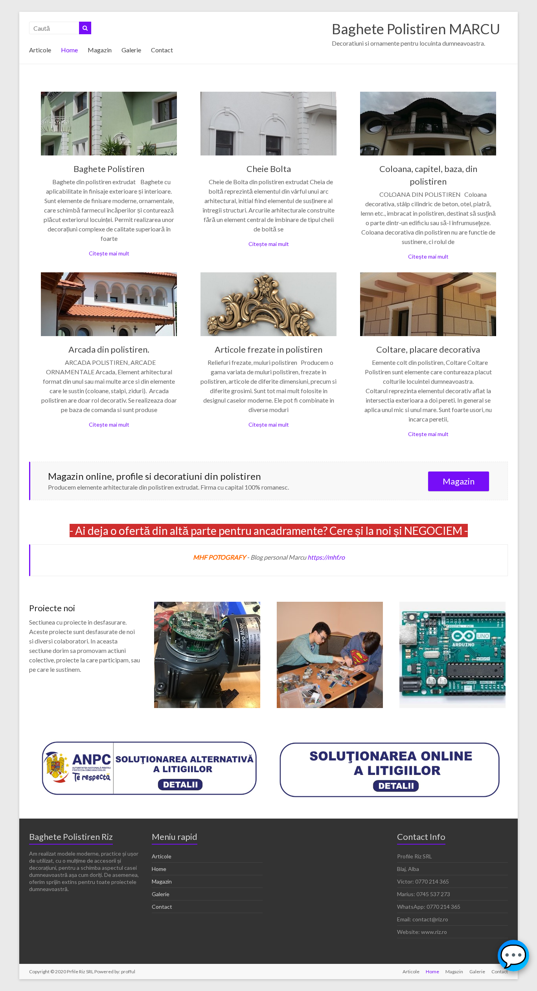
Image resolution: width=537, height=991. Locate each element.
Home (69, 50)
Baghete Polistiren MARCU (416, 28)
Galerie (131, 50)
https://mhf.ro (326, 557)
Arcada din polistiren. (108, 349)
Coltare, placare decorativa (428, 349)
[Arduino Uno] (452, 605)
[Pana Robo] (207, 605)
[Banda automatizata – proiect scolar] (330, 605)
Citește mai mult (109, 253)
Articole (40, 50)
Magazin (100, 50)
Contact (162, 50)
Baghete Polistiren (109, 168)
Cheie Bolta (268, 168)
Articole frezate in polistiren (268, 349)
